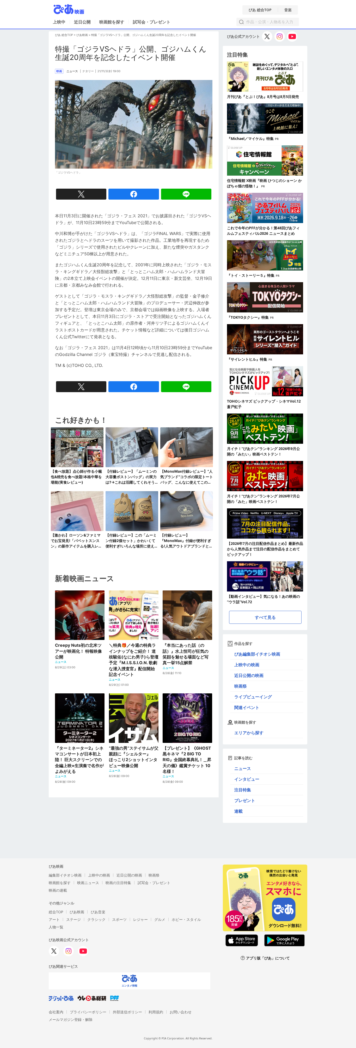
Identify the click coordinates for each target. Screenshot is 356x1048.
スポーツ (119, 919)
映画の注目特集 (118, 882)
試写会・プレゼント (151, 22)
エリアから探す (248, 733)
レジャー (140, 919)
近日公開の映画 (248, 675)
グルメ (159, 919)
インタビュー (246, 779)
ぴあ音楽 (98, 911)
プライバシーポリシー (88, 1011)
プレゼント (244, 800)
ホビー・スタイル (186, 919)
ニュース (242, 768)
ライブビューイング (253, 697)
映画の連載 (58, 890)
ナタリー (88, 71)
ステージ (73, 919)
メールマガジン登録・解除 (71, 1019)
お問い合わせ (181, 1011)
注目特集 (242, 790)
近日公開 (82, 22)
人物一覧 (56, 926)
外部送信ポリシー (127, 1011)
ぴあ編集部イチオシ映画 (257, 654)
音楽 (288, 10)
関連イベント (246, 707)
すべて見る (265, 617)
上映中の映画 (246, 665)
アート (54, 919)
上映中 (59, 22)
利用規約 (156, 1011)
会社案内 (56, 1011)
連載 (238, 811)
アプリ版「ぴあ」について (268, 958)
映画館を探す (111, 22)
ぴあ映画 (82, 35)
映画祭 (240, 686)
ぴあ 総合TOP (260, 10)
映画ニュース (88, 882)
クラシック (96, 919)
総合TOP (56, 911)
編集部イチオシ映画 (65, 875)
